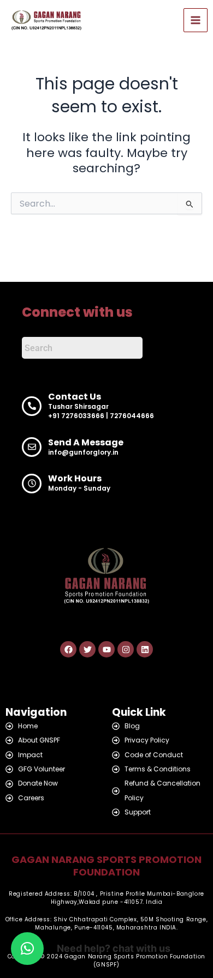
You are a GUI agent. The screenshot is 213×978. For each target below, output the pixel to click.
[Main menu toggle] (196, 20)
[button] (27, 948)
